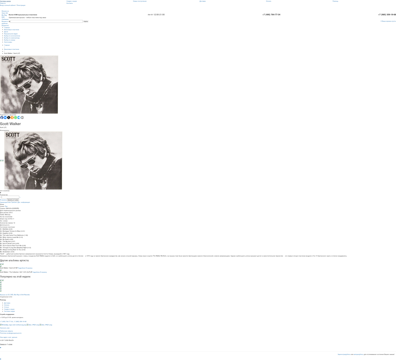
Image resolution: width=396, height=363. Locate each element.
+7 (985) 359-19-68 (20, 321)
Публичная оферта (6, 331)
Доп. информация (24, 202)
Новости (3, 3)
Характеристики (5, 202)
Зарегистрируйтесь (344, 354)
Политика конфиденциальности (10, 333)
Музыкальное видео (11, 34)
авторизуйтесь (359, 354)
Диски (6, 32)
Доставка (203, 1)
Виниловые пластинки (11, 29)
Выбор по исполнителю (12, 36)
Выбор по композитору (12, 38)
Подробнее (21, 268)
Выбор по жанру (9, 40)
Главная (7, 27)
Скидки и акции (72, 1)
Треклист (14, 202)
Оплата (268, 1)
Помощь (335, 1)
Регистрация (21, 5)
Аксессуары (8, 42)
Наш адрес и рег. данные (8, 337)
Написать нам (4, 328)
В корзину (3, 200)
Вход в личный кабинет (8, 5)
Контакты (70, 3)
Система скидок (5, 1)
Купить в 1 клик (13, 200)
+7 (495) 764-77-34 (6, 321)
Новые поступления (140, 1)
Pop (6, 206)
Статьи (6, 307)
